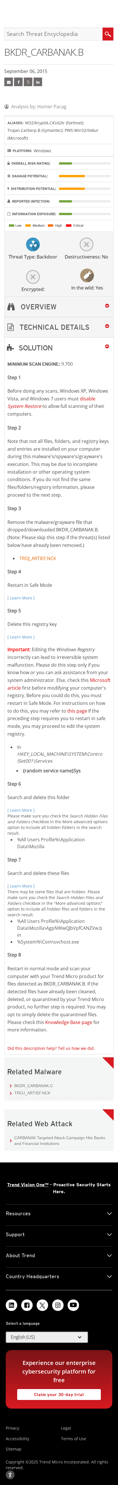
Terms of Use (73, 1438)
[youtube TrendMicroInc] (73, 1305)
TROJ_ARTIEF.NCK (37, 558)
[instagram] (58, 1305)
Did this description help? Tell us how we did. (51, 1048)
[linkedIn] (38, 82)
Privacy (12, 1428)
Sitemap (13, 1449)
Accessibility (17, 1438)
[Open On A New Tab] (28, 82)
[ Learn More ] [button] (21, 598)
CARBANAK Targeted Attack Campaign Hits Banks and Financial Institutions (59, 1140)
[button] (59, 327)
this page (77, 711)
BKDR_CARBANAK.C (33, 1085)
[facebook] (18, 82)
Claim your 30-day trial (50, 1393)
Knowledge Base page (68, 1022)
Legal (66, 1428)
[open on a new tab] (42, 1305)
